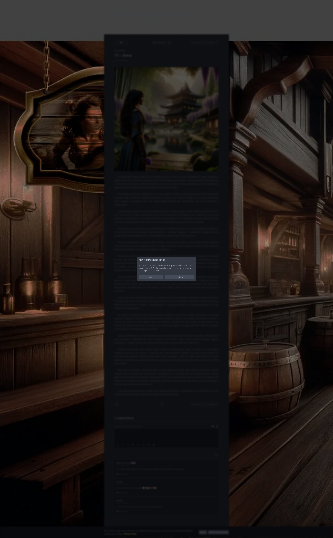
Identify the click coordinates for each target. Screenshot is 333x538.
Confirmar (179, 277)
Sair (151, 277)
